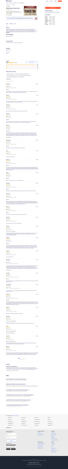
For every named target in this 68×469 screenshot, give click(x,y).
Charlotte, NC (23, 417)
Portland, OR (23, 423)
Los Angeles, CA (37, 419)
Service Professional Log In (41, 443)
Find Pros (39, 432)
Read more (8, 32)
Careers (52, 445)
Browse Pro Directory (40, 433)
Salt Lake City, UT (37, 423)
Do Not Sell (34, 462)
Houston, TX (23, 419)
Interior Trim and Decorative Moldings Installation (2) (24, 75)
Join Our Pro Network (40, 444)
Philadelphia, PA (10, 423)
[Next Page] (27, 358)
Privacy (29, 462)
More (14, 23)
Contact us (52, 449)
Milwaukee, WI (10, 421)
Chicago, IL (36, 417)
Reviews (11, 23)
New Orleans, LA (37, 421)
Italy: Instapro (34, 460)
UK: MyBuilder (44, 460)
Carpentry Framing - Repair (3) (11, 75)
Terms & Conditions (38, 464)
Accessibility (37, 462)
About (7, 23)
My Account (53, 432)
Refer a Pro (52, 436)
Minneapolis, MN (23, 421)
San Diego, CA (10, 425)
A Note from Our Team (54, 438)
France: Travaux (24, 460)
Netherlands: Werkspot (39, 460)
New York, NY (50, 421)
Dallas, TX (49, 417)
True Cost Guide (53, 433)
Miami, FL (49, 419)
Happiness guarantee (54, 450)
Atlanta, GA (10, 417)
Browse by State (15, 415)
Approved (8, 6)
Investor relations (53, 448)
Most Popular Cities (9, 415)
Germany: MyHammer (29, 460)
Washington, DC (50, 425)
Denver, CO (10, 419)
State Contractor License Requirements (11, 366)
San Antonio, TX (50, 423)
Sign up (11, 440)
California (32, 462)
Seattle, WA (36, 425)
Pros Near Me (53, 437)
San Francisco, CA (24, 425)
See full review (8, 137)
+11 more (10, 13)
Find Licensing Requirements (30, 369)
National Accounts (40, 448)
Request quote (53, 7)
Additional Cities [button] (8, 427)
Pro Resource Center (40, 445)
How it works (53, 443)
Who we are (53, 444)
